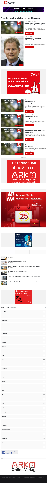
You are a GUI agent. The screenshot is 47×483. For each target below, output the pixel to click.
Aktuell (8, 251)
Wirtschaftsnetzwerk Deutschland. (24, 480)
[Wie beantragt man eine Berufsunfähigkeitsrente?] (4, 273)
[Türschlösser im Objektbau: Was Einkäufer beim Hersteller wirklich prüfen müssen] (4, 278)
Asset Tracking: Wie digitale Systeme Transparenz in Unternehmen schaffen (23, 281)
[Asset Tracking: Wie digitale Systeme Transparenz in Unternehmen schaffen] (4, 283)
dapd (26, 36)
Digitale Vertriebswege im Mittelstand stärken (17, 261)
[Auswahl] (1, 3)
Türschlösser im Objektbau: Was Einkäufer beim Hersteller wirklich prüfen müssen (24, 276)
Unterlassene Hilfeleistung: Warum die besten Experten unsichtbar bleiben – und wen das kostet (27, 256)
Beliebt (22, 251)
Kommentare (37, 251)
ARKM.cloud (42, 477)
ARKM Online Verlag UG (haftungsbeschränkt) (29, 477)
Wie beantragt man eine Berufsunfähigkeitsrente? (18, 271)
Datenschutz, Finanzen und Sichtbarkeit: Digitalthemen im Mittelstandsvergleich (24, 266)
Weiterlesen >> (29, 33)
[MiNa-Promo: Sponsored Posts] (23, 9)
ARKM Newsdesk (28, 143)
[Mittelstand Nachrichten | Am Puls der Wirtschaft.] (9, 3)
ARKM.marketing (23, 68)
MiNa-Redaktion (28, 21)
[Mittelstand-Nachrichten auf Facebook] (9, 454)
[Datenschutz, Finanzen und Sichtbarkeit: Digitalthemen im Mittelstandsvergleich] (4, 268)
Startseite (3, 14)
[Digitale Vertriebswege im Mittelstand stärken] (4, 263)
